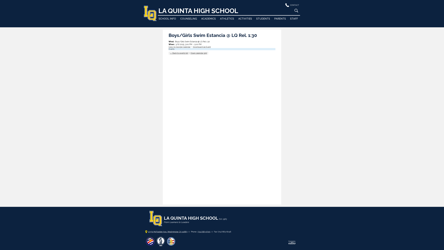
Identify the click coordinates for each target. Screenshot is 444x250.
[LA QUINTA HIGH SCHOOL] (150, 14)
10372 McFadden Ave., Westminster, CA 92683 (167, 232)
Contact (294, 5)
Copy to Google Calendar (179, 47)
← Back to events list (179, 53)
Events (171, 49)
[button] (167, 19)
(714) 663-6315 (204, 232)
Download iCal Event (202, 47)
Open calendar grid (199, 53)
